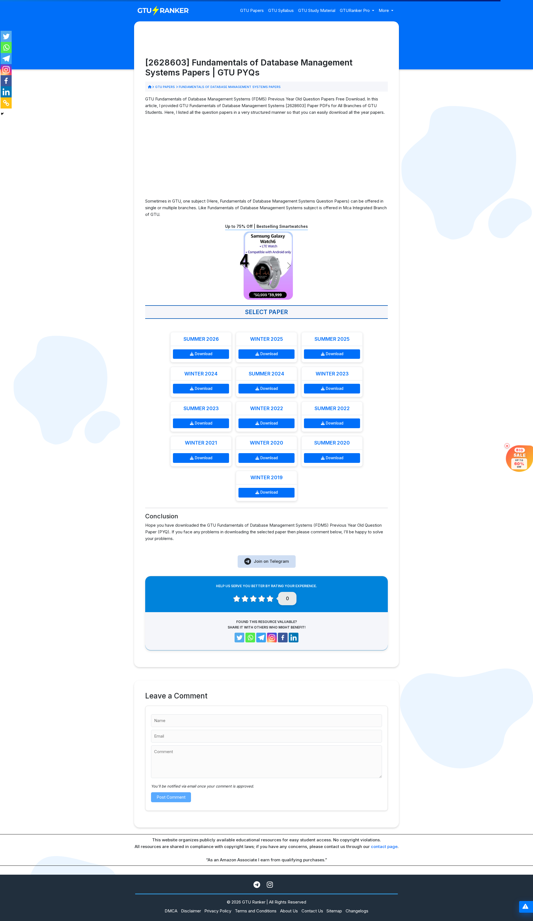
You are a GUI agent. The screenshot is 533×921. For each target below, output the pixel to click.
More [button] (384, 10)
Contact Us (312, 911)
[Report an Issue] (525, 907)
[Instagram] (6, 69)
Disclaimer (191, 911)
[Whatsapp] (6, 47)
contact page (384, 846)
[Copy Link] (6, 102)
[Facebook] (6, 80)
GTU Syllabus (281, 10)
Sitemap (334, 911)
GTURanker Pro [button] (355, 10)
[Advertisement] (266, 159)
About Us (289, 911)
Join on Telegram (271, 561)
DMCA (171, 911)
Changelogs (357, 911)
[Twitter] (6, 36)
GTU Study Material (316, 10)
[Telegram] (6, 58)
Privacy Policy (217, 911)
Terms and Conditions (255, 911)
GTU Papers (252, 10)
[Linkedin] (6, 91)
